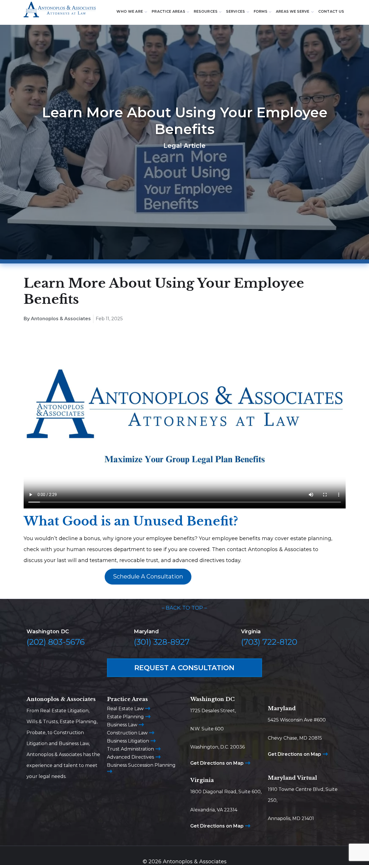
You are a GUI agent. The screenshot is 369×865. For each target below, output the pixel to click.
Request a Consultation (184, 668)
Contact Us (331, 11)
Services (235, 11)
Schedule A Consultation (148, 576)
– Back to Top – (184, 608)
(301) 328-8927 (162, 642)
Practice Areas (168, 11)
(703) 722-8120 (269, 642)
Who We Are (129, 11)
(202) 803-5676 (56, 642)
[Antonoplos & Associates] (60, 12)
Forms (260, 11)
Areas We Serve (293, 11)
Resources (205, 11)
